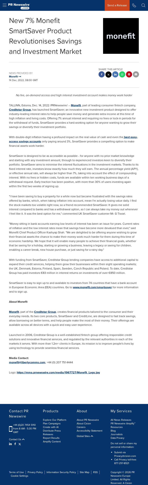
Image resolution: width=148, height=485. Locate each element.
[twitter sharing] (108, 75)
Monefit (76, 105)
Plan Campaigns (52, 423)
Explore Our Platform (54, 420)
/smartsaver (104, 287)
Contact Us (15, 439)
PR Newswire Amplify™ (123, 423)
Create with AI (50, 427)
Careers (81, 427)
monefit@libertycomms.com (27, 362)
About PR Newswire (88, 420)
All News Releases (121, 420)
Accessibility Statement (89, 431)
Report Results (51, 438)
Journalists (117, 434)
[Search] (143, 5)
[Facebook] (15, 444)
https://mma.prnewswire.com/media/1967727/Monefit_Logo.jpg (58, 372)
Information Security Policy (61, 472)
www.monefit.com (84, 287)
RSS (95, 472)
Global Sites (84, 436)
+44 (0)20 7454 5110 (24, 425)
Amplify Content (52, 441)
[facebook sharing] (102, 74)
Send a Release (117, 5)
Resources (117, 427)
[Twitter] (20, 444)
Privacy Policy (35, 472)
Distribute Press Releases (52, 432)
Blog (113, 431)
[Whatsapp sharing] (122, 74)
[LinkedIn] (11, 444)
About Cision (84, 423)
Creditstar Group (20, 110)
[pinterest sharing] (129, 74)
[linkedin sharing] (115, 74)
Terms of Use (16, 472)
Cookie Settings (19, 476)
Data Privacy (117, 438)
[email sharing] (136, 74)
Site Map (84, 472)
